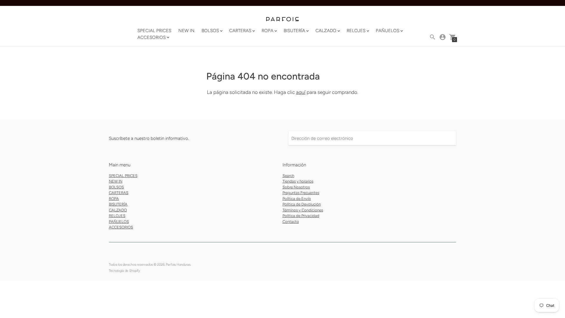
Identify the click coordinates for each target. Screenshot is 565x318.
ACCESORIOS (121, 227)
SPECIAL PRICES (154, 30)
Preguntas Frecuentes (300, 193)
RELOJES (117, 215)
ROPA (114, 198)
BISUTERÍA (118, 204)
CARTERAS (118, 193)
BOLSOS (116, 187)
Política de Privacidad (300, 215)
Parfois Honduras (178, 264)
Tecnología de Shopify (124, 271)
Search (288, 175)
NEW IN (186, 30)
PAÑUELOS (119, 221)
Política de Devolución (301, 204)
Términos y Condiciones (302, 210)
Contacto (290, 221)
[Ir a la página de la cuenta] (442, 37)
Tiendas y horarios (297, 181)
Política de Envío (296, 198)
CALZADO (118, 210)
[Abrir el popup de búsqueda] (432, 37)
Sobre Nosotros (296, 187)
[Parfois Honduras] (282, 19)
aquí (300, 92)
